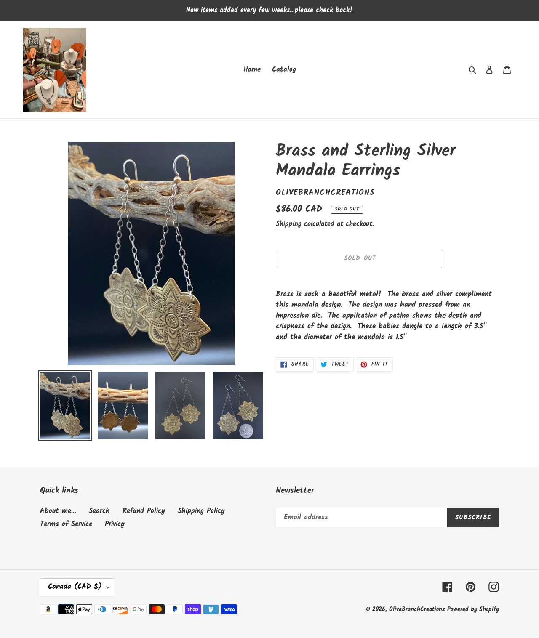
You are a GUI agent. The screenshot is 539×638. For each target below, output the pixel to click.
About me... (58, 511)
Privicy (115, 524)
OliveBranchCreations (418, 609)
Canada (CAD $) (75, 587)
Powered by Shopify (473, 609)
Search (99, 511)
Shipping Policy (201, 511)
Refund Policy (144, 511)
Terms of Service (66, 524)
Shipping (289, 224)
